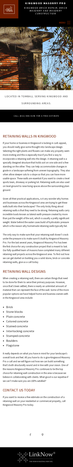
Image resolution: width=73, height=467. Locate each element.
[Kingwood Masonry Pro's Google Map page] (42, 434)
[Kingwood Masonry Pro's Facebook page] (30, 434)
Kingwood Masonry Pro (45, 3)
